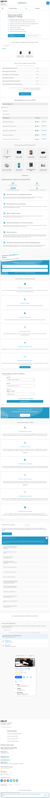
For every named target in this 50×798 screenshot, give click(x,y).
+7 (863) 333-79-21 (22, 2)
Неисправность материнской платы (9, 130)
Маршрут (19, 677)
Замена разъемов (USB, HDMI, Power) (8, 77)
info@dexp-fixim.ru (5, 757)
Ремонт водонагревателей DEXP (14, 733)
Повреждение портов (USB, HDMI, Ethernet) (11, 139)
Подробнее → (44, 122)
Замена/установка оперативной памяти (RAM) (9, 68)
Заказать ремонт (24, 401)
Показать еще (25, 175)
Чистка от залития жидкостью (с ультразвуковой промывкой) (12, 84)
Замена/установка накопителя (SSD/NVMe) (9, 71)
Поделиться (2, 780)
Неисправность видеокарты (8, 135)
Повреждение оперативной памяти (9, 126)
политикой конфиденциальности (30, 272)
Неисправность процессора (8, 121)
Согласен (45, 795)
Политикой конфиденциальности (35, 632)
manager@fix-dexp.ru (5, 760)
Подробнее (25, 452)
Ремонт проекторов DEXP (12, 741)
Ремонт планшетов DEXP (12, 738)
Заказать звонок (25, 415)
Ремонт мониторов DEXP (12, 736)
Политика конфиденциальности (25, 790)
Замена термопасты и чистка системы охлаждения (10, 74)
